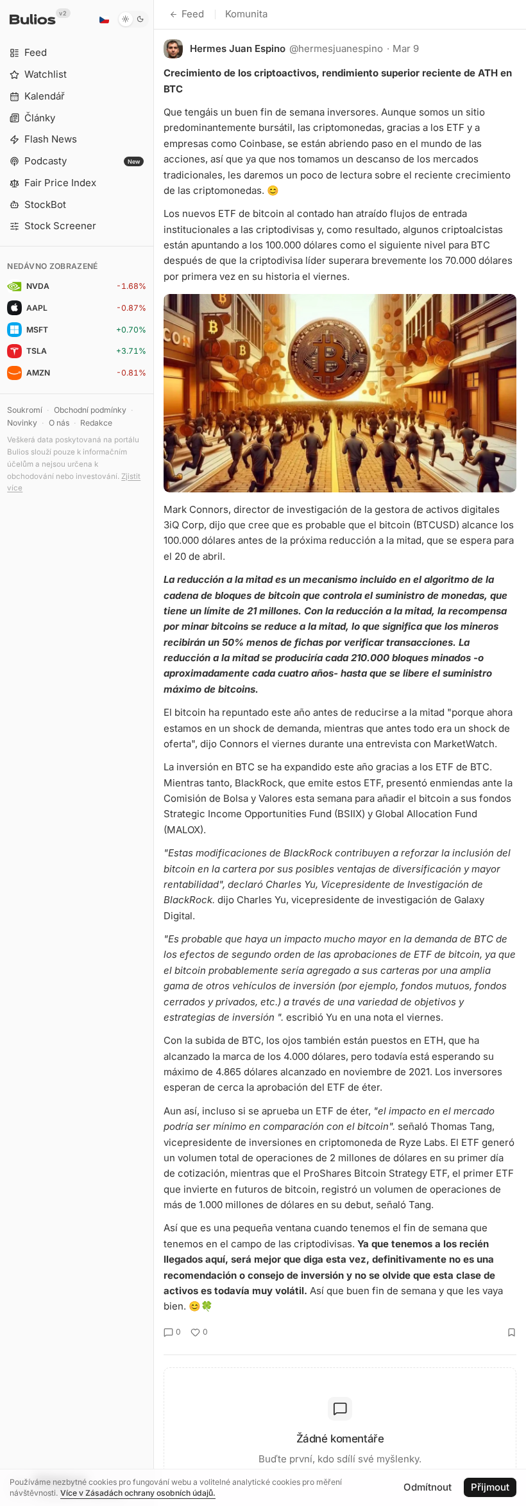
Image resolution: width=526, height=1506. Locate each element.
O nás (59, 423)
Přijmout (490, 1487)
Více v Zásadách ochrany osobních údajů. (138, 1493)
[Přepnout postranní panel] (153, 753)
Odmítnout (427, 1487)
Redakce (96, 423)
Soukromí (24, 410)
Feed (193, 14)
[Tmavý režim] (133, 19)
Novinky (22, 423)
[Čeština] (104, 19)
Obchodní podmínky (90, 410)
